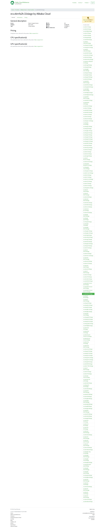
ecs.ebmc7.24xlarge (87, 108)
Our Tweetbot (91, 518)
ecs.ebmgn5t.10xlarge (87, 45)
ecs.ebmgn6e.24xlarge (88, 170)
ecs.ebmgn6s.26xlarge (88, 243)
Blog (11, 520)
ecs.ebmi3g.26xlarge (87, 235)
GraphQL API (13, 521)
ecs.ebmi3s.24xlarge (87, 153)
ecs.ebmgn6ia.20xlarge (88, 86)
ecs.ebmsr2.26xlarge (87, 263)
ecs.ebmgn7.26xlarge (87, 245)
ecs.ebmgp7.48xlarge (87, 418)
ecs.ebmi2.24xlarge (87, 175)
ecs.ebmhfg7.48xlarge (87, 404)
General (13, 17)
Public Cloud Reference (22, 2)
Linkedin (92, 519)
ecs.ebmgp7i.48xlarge (87, 408)
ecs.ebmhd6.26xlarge (87, 204)
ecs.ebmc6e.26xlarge (87, 202)
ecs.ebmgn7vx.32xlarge (88, 359)
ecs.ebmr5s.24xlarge (87, 181)
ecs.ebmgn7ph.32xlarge (88, 323)
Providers (74, 2)
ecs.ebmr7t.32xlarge (87, 373)
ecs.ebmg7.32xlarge (87, 303)
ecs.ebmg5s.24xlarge (87, 126)
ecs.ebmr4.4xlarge (87, 33)
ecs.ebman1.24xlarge (87, 118)
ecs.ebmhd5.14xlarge (87, 53)
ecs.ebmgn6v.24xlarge (88, 141)
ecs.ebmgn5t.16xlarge (87, 77)
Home (12, 9)
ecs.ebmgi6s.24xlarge (87, 130)
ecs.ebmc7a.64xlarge (87, 447)
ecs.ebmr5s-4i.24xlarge (88, 179)
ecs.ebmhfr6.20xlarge (87, 100)
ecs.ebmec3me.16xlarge (88, 59)
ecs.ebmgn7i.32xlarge (87, 351)
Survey (12, 523)
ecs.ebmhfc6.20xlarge (88, 84)
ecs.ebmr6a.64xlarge (87, 486)
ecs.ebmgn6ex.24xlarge (88, 187)
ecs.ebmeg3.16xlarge (87, 65)
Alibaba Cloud (23, 9)
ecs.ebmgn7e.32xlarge (88, 355)
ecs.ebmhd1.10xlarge (87, 39)
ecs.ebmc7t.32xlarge (87, 276)
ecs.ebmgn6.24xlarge (87, 134)
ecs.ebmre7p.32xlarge (87, 349)
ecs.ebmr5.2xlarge (87, 27)
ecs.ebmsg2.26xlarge (87, 239)
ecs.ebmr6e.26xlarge (87, 261)
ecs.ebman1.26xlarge (87, 212)
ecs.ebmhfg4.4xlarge (87, 31)
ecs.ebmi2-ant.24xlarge (88, 173)
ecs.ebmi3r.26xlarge (87, 247)
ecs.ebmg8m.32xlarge (87, 309)
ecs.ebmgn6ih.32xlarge (88, 317)
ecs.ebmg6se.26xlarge (88, 233)
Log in (92, 2)
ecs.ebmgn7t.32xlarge (87, 353)
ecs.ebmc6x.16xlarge (87, 57)
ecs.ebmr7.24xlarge (87, 183)
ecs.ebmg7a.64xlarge (87, 475)
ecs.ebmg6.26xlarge (87, 221)
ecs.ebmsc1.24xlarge (87, 114)
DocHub (12, 519)
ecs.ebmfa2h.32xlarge (87, 293)
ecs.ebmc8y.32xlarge (87, 279)
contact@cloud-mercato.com (88, 513)
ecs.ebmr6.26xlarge (87, 253)
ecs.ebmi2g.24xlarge (87, 145)
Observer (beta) (14, 526)
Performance (19, 17)
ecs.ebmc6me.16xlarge (88, 55)
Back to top (92, 509)
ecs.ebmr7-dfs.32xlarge (88, 366)
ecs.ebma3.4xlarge (87, 29)
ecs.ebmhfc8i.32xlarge (88, 281)
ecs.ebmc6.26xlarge (87, 197)
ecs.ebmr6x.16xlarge (87, 79)
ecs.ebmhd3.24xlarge (87, 110)
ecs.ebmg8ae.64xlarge (88, 477)
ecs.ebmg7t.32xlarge (87, 307)
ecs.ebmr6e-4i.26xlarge (88, 255)
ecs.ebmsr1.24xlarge (87, 185)
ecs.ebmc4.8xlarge (87, 35)
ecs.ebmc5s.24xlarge (87, 106)
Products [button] (87, 2)
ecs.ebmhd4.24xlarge (87, 112)
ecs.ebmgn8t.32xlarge (87, 361)
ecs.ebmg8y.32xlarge (87, 311)
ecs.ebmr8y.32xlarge (87, 383)
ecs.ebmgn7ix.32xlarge (88, 321)
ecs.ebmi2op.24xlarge (87, 147)
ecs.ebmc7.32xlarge (87, 274)
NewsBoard (13, 524)
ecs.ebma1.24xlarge (87, 116)
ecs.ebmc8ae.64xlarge (88, 449)
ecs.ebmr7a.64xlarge (87, 499)
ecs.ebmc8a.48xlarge (87, 388)
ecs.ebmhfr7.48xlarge (87, 414)
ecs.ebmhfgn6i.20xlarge (88, 94)
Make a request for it (33, 33)
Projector (12, 516)
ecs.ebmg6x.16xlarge (87, 74)
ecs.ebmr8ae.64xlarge (87, 501)
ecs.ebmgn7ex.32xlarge (88, 357)
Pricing (25, 17)
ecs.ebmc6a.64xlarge (87, 434)
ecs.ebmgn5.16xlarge (87, 72)
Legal (93, 514)
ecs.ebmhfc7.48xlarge (87, 394)
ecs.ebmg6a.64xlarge (87, 462)
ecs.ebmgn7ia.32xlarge (88, 319)
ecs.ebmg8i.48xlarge (87, 406)
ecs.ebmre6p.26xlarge (88, 237)
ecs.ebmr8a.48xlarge (87, 416)
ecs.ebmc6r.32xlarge (87, 269)
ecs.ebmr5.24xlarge (87, 177)
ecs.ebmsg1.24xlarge (87, 156)
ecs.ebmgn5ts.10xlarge (88, 47)
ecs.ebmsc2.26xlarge (87, 206)
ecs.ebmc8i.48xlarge (87, 396)
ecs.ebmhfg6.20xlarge (88, 92)
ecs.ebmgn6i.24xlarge (87, 137)
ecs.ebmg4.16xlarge (87, 67)
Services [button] (80, 2)
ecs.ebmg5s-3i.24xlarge (88, 120)
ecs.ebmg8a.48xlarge (87, 398)
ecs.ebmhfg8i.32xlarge (88, 325)
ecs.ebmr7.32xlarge (87, 371)
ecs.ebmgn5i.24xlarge (87, 132)
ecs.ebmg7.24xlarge (87, 128)
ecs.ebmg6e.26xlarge (87, 231)
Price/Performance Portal (16, 517)
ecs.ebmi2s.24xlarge (87, 149)
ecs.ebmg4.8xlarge (87, 37)
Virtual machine (31, 9)
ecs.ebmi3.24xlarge (87, 151)
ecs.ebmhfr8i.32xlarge (87, 363)
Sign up (84, 19)
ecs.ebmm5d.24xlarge (87, 161)
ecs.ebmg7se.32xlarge (87, 305)
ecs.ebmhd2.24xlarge (87, 143)
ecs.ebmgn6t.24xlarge (88, 139)
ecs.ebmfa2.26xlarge (87, 241)
